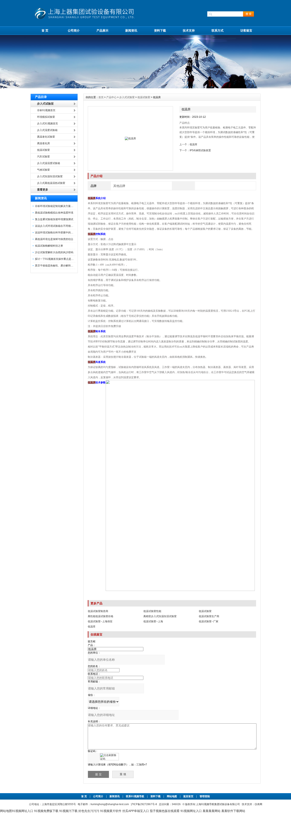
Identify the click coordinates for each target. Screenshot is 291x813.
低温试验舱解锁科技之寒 (49, 245)
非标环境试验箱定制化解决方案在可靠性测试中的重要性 (67, 206)
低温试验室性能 (152, 611)
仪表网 (258, 804)
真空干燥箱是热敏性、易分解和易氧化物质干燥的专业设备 (68, 265)
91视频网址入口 (22, 811)
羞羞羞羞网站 (211, 811)
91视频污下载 (68, 811)
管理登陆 (205, 796)
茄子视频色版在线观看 (165, 811)
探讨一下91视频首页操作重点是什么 (55, 258)
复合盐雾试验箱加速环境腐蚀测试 (54, 219)
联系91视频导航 (135, 796)
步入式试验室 (127, 97)
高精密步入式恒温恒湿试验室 (160, 616)
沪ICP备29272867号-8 (144, 804)
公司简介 (74, 30)
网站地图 (172, 796)
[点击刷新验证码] (109, 756)
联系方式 (217, 30)
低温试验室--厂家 (208, 621)
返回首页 (188, 796)
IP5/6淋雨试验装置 (200, 150)
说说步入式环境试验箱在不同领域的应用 (58, 225)
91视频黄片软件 (110, 811)
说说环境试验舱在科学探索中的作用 (55, 232)
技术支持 (189, 30)
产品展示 (102, 30)
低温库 (193, 144)
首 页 (45, 30)
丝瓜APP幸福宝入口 (135, 811)
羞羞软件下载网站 (233, 811)
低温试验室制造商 (98, 611)
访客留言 (246, 30)
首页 (101, 97)
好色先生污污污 (88, 811)
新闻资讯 (131, 30)
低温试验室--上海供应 (100, 621)
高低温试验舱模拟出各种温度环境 (54, 212)
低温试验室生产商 (209, 616)
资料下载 (160, 30)
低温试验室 (143, 97)
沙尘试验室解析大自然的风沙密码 (54, 252)
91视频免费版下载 (46, 811)
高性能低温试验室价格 (100, 616)
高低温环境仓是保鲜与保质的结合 (54, 239)
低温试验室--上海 (153, 621)
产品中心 (111, 97)
